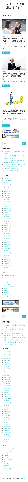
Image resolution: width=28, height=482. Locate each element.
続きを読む (6, 53)
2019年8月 (7, 234)
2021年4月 (7, 198)
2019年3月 (7, 244)
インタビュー (14, 36)
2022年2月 (7, 179)
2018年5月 (7, 259)
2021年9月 (7, 187)
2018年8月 (7, 255)
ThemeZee (22, 478)
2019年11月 (7, 227)
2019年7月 (7, 236)
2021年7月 (7, 191)
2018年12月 (7, 251)
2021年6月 (7, 193)
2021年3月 (7, 200)
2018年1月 (7, 268)
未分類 (6, 290)
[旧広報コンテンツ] (10, 138)
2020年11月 (7, 208)
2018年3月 (7, 263)
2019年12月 (7, 225)
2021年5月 (7, 195)
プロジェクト (7, 284)
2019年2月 (7, 247)
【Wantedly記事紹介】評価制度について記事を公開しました (13, 113)
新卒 (5, 288)
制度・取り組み (18, 109)
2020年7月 (7, 217)
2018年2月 (7, 266)
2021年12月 (7, 181)
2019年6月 (7, 238)
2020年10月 (7, 210)
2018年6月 (7, 257)
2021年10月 (7, 185)
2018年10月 (7, 253)
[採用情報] (10, 133)
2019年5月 (7, 240)
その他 (19, 36)
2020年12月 (7, 206)
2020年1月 (7, 223)
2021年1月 (7, 204)
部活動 (6, 297)
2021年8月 (7, 189)
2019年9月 (7, 232)
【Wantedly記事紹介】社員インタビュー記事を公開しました (13, 76)
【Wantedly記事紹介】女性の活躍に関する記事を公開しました (13, 41)
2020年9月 (7, 213)
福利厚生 (6, 293)
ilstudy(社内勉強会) (9, 275)
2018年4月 (7, 261)
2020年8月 (7, 215)
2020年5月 (7, 221)
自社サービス (7, 295)
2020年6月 (7, 219)
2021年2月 (7, 202)
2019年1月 (7, 249)
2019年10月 (7, 229)
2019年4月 (7, 242)
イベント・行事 (8, 278)
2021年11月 (7, 183)
